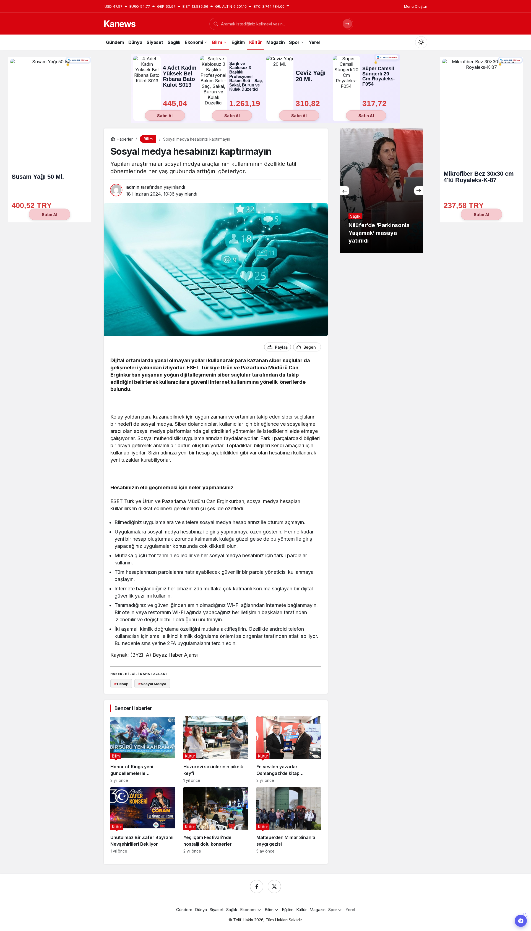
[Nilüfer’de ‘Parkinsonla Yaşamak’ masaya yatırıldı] (373, 190)
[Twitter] (274, 886)
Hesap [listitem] (121, 684)
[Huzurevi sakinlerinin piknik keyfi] (215, 749)
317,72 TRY (375, 108)
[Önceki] (344, 190)
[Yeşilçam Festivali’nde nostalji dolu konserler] (215, 820)
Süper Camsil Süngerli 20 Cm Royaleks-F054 (378, 76)
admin (132, 187)
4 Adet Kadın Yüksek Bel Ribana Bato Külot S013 (179, 76)
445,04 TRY (176, 108)
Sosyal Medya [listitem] (152, 684)
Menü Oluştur (415, 6)
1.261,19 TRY (245, 108)
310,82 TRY (309, 108)
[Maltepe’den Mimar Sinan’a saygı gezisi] (288, 820)
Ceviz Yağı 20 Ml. (311, 76)
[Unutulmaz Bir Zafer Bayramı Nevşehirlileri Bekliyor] (142, 820)
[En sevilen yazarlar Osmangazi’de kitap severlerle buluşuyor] (288, 749)
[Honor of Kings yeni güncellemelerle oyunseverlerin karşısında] (142, 749)
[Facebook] (256, 886)
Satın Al (165, 115)
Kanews (119, 24)
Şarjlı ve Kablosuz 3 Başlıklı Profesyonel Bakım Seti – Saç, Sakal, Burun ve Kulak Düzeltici (246, 76)
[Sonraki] (418, 190)
